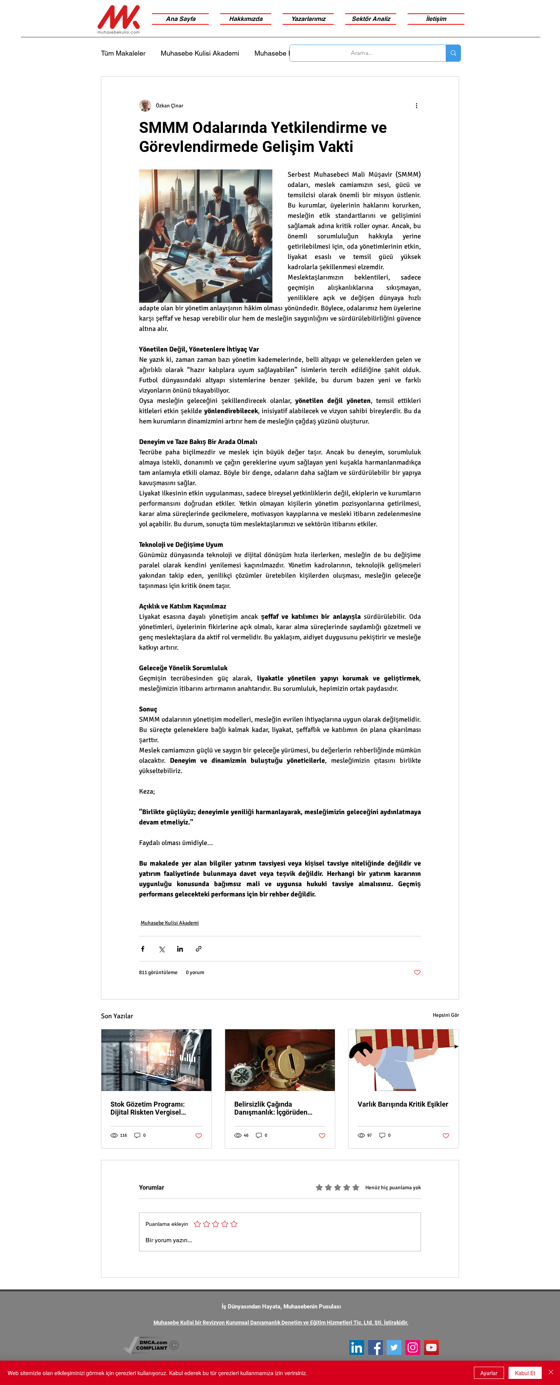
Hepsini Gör (446, 1015)
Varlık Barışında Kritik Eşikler (403, 1104)
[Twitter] (394, 1347)
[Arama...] (453, 53)
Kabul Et (525, 1373)
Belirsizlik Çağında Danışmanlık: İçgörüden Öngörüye (270, 1108)
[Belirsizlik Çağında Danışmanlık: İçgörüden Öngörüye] (280, 1060)
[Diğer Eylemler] (416, 105)
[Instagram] (412, 1347)
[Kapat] (550, 1373)
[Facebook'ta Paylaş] (142, 948)
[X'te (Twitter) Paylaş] (161, 948)
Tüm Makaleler (123, 53)
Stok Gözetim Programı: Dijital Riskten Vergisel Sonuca (147, 1108)
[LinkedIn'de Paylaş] (180, 948)
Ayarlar (489, 1373)
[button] (370, 19)
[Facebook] (375, 1347)
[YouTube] (431, 1347)
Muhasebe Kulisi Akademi (200, 53)
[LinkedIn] (356, 1347)
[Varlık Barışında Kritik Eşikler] (404, 1060)
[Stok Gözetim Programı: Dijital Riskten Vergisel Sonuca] (156, 1060)
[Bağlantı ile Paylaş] (198, 948)
